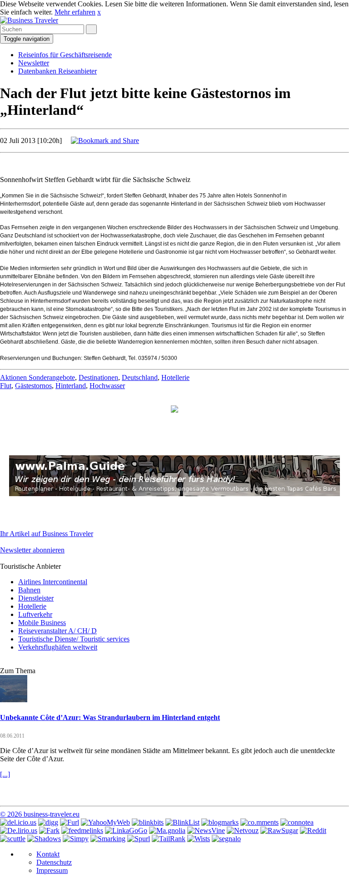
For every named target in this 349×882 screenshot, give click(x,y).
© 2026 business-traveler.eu (40, 814)
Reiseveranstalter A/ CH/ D (57, 631)
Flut (5, 385)
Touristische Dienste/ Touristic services (74, 639)
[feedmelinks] (82, 830)
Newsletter (33, 63)
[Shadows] (44, 839)
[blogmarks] (220, 822)
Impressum (52, 870)
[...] (5, 774)
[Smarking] (107, 839)
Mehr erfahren (75, 12)
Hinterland (70, 385)
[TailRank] (168, 839)
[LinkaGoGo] (126, 830)
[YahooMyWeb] (105, 822)
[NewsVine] (206, 830)
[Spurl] (138, 839)
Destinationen (98, 377)
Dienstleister (36, 598)
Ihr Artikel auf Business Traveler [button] (46, 533)
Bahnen (29, 590)
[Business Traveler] (29, 20)
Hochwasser (107, 385)
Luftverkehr (35, 614)
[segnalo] (226, 839)
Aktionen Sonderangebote (37, 377)
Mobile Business (42, 622)
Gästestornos (33, 385)
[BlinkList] (182, 822)
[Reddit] (313, 830)
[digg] (48, 822)
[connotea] (297, 822)
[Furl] (69, 822)
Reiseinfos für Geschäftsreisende (65, 55)
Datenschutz (54, 862)
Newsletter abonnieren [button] (32, 550)
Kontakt (48, 854)
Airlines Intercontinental (52, 582)
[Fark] (49, 830)
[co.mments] (259, 822)
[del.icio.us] (18, 822)
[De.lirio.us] (18, 830)
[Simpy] (76, 839)
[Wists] (198, 839)
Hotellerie (175, 377)
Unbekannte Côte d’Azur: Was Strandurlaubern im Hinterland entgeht (110, 717)
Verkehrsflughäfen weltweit (57, 647)
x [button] (99, 12)
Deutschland (140, 377)
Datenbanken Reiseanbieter (57, 71)
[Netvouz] (243, 830)
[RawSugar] (279, 830)
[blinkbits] (148, 822)
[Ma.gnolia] (167, 830)
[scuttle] (12, 839)
